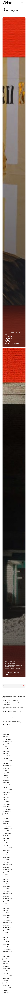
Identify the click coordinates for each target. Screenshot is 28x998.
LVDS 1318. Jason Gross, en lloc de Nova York (14, 697)
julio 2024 (5, 770)
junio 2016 (5, 959)
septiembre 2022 (7, 811)
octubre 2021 (6, 831)
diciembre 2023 (7, 785)
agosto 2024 (6, 768)
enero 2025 (6, 758)
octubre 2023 (6, 787)
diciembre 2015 (7, 973)
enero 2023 (6, 806)
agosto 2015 (6, 978)
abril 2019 (5, 881)
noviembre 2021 (7, 828)
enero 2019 (6, 889)
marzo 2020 (6, 855)
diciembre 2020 (7, 845)
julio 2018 (5, 903)
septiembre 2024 (7, 765)
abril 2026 (5, 736)
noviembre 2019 (7, 864)
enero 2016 (6, 971)
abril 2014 (5, 990)
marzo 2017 (6, 942)
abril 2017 (5, 939)
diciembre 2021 (7, 826)
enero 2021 (6, 843)
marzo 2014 (6, 992)
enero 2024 (6, 782)
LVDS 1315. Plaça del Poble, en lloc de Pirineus (13, 708)
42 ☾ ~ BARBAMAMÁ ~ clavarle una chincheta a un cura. (13, 666)
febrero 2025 (6, 756)
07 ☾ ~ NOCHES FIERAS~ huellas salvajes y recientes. (12, 662)
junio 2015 (5, 983)
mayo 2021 (6, 838)
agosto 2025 (6, 744)
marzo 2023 (6, 802)
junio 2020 (5, 852)
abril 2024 (5, 775)
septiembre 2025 (7, 741)
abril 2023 (5, 799)
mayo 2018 (6, 908)
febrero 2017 (6, 944)
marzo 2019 (6, 884)
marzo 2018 (6, 913)
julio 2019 (5, 874)
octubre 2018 (6, 896)
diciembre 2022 (7, 809)
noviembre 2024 (7, 761)
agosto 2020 (6, 850)
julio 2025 (5, 746)
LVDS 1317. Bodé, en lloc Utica (11, 700)
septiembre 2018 (7, 898)
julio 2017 (5, 932)
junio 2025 (5, 748)
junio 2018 (5, 905)
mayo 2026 (6, 734)
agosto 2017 (6, 930)
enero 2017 (6, 946)
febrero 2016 (6, 968)
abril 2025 (5, 753)
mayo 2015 (6, 985)
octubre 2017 (6, 925)
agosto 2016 (6, 956)
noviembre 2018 (7, 893)
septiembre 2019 (7, 869)
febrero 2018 (6, 915)
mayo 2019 (6, 879)
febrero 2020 (6, 857)
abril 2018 (5, 910)
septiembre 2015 (7, 975)
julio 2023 (5, 794)
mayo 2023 (6, 797)
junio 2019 (5, 876)
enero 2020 (6, 860)
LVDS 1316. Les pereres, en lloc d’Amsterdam (11, 703)
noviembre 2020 (7, 847)
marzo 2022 (6, 821)
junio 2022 (5, 816)
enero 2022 (6, 823)
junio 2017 (5, 934)
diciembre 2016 (7, 949)
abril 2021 (5, 840)
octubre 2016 (6, 954)
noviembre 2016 (7, 951)
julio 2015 (5, 980)
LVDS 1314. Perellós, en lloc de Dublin (13, 711)
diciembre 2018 (7, 891)
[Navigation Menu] (24, 2)
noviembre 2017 (7, 922)
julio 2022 (5, 814)
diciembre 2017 (7, 920)
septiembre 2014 (7, 988)
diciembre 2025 (7, 739)
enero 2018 (6, 918)
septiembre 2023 (7, 790)
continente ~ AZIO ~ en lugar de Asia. (12, 333)
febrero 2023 (6, 804)
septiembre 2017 (7, 927)
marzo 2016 (6, 966)
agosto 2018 (6, 901)
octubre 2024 (6, 763)
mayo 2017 (6, 937)
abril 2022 (5, 819)
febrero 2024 (6, 780)
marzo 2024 (6, 777)
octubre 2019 (6, 867)
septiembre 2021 (7, 833)
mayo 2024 (6, 773)
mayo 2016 (6, 961)
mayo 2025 (6, 751)
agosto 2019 (6, 872)
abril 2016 (5, 963)
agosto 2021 (6, 835)
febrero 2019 (6, 886)
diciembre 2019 (7, 862)
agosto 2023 (6, 792)
